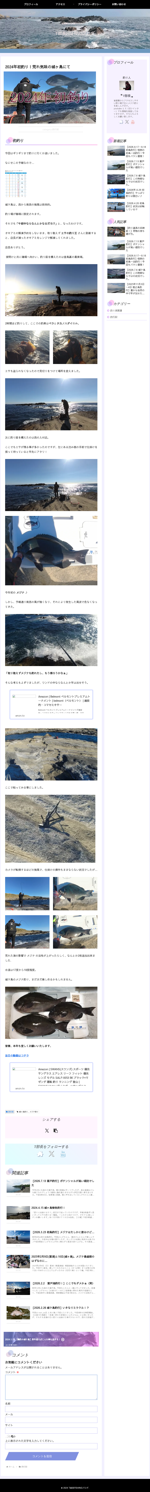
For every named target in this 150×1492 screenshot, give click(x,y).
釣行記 (11, 1112)
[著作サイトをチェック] (40, 1153)
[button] (56, 1130)
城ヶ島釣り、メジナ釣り (28, 1112)
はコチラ (17, 1055)
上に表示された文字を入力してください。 (30, 1441)
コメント (12, 1372)
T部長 (127, 95)
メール (9, 1414)
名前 (7, 1403)
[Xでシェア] (47, 1130)
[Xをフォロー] (51, 1153)
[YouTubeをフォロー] (62, 1153)
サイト (9, 1425)
